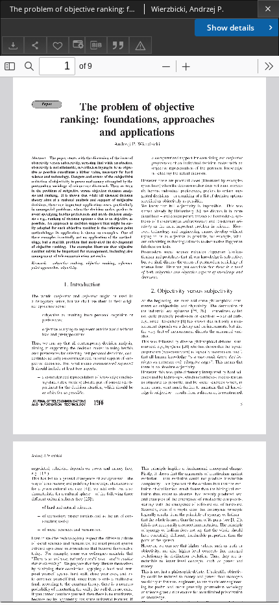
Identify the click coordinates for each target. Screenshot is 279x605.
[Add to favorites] (58, 45)
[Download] (13, 45)
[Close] (268, 9)
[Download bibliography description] (96, 45)
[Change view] (76, 45)
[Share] (35, 45)
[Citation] (118, 45)
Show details (230, 27)
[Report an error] (140, 45)
